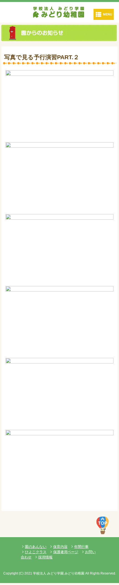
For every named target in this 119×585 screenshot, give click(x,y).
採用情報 (45, 557)
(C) (21, 573)
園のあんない (35, 547)
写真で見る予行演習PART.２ (41, 57)
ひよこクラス (35, 552)
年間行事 (81, 547)
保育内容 (60, 547)
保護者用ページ (65, 552)
